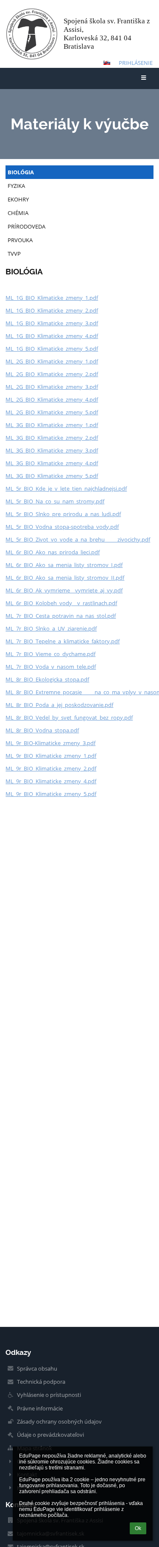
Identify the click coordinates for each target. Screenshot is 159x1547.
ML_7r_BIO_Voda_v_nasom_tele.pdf (51, 666)
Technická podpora (41, 1381)
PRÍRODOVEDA (26, 226)
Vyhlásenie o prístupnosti (49, 1395)
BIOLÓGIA (21, 172)
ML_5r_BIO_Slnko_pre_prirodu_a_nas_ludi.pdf (63, 514)
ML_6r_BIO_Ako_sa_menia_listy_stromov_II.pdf (65, 577)
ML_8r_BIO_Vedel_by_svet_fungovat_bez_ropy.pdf (69, 717)
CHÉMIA (18, 213)
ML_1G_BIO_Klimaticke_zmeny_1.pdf (52, 298)
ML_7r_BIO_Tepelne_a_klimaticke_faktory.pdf (63, 641)
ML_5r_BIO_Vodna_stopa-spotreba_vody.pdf (62, 527)
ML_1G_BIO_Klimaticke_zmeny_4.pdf (52, 336)
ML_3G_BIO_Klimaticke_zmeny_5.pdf (52, 476)
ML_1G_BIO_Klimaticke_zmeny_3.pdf (52, 323)
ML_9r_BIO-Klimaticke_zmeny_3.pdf (50, 743)
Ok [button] (138, 1528)
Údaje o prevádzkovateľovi (50, 1434)
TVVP (14, 253)
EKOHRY (18, 199)
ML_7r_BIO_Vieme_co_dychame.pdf (50, 654)
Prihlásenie (136, 63)
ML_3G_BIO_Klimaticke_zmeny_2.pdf (52, 437)
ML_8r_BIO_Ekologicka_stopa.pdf (47, 679)
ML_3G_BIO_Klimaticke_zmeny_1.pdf (52, 425)
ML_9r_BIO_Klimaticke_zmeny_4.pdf (51, 781)
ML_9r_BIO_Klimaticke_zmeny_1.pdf (51, 756)
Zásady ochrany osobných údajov (59, 1421)
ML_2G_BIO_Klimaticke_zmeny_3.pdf (52, 387)
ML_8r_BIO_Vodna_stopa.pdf (42, 730)
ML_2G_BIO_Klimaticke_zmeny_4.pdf (52, 399)
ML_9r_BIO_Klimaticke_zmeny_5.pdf (51, 794)
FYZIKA (16, 186)
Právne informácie (40, 1408)
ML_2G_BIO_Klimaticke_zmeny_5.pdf (52, 412)
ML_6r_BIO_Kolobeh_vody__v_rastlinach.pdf (61, 603)
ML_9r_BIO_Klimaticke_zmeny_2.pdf (51, 768)
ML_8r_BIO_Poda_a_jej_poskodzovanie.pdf (59, 705)
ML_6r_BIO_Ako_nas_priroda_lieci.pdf (53, 552)
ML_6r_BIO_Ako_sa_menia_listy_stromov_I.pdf (64, 565)
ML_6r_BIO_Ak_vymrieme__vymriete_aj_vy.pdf (64, 590)
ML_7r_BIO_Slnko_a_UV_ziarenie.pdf (51, 628)
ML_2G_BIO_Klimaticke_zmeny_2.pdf (52, 374)
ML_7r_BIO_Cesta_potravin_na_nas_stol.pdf (61, 616)
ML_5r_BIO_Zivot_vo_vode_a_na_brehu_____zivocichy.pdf (78, 539)
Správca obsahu (37, 1368)
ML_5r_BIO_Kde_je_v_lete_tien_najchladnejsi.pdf (66, 488)
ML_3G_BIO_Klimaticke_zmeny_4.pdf (52, 463)
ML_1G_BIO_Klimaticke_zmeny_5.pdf (52, 348)
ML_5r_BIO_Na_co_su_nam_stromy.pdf (55, 501)
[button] (106, 63)
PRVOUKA (20, 240)
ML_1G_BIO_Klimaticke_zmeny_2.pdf (52, 310)
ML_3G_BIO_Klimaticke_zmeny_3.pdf (52, 450)
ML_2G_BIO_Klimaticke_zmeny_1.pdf (52, 361)
